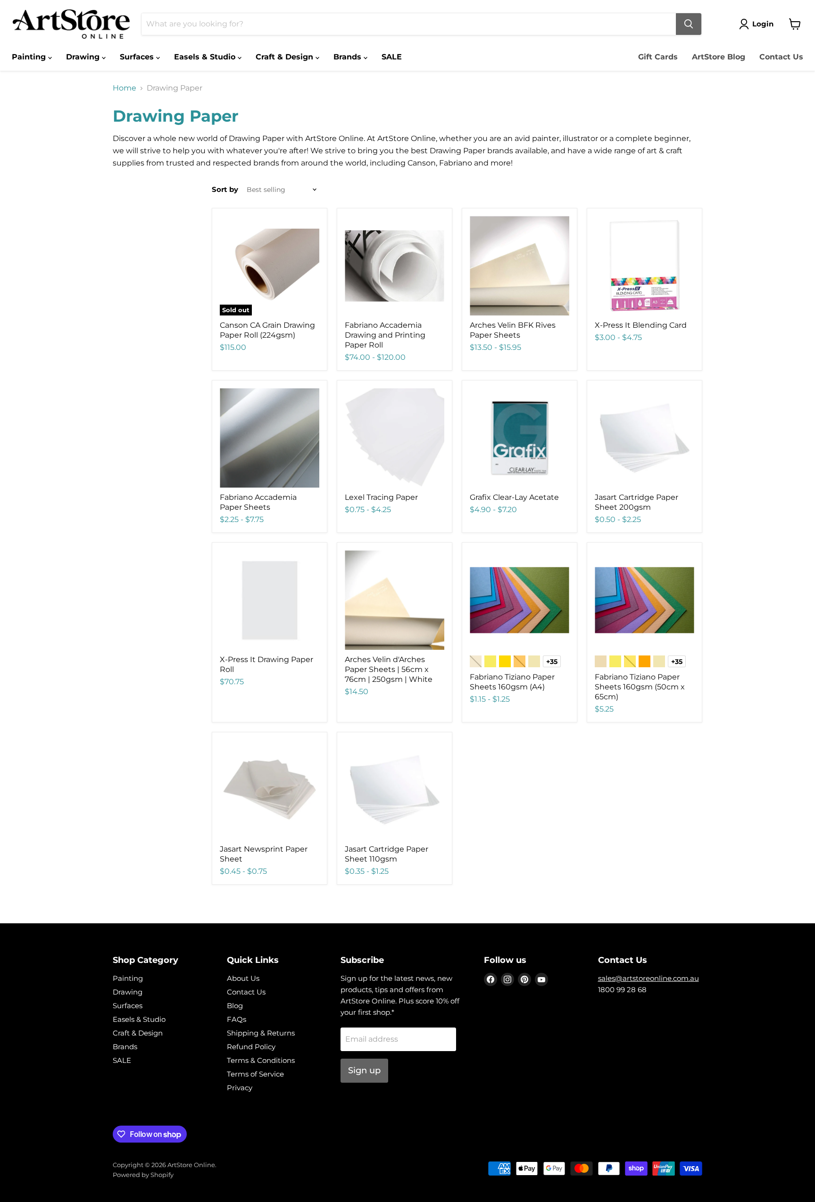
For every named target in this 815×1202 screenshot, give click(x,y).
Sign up (364, 1070)
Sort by (225, 189)
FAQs (236, 1019)
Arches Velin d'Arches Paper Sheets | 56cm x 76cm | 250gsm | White (388, 669)
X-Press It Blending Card (641, 325)
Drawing (84, 56)
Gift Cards (658, 56)
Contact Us (781, 56)
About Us (243, 978)
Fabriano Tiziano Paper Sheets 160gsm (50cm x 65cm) (640, 686)
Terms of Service (255, 1073)
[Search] (688, 24)
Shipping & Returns (261, 1032)
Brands (348, 56)
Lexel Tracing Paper (381, 497)
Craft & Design (286, 56)
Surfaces (138, 56)
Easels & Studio (206, 56)
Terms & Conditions (261, 1060)
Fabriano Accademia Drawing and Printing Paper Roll (385, 335)
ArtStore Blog (718, 56)
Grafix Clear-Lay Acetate (514, 497)
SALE (392, 56)
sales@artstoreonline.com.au (648, 978)
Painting (30, 56)
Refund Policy (251, 1046)
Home (124, 88)
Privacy (239, 1087)
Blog (235, 1005)
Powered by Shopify (143, 1174)
